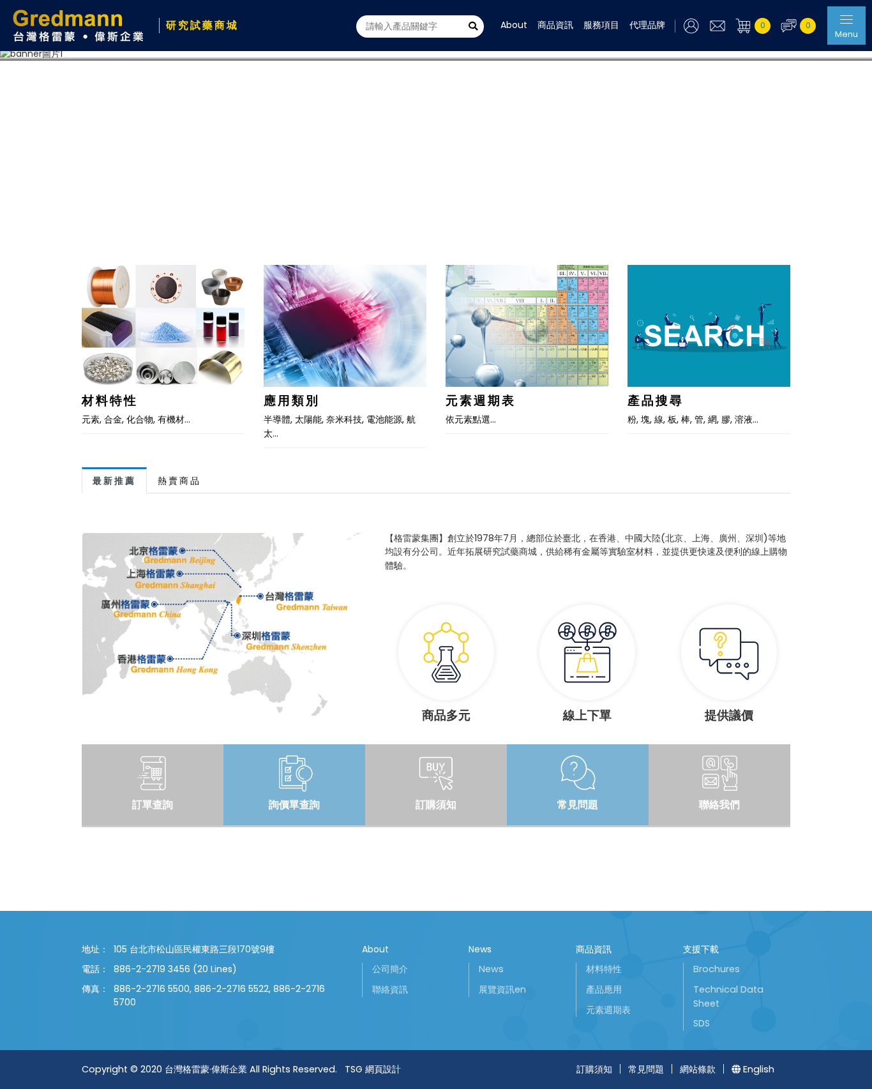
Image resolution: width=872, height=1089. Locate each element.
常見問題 (646, 1069)
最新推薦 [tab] (114, 480)
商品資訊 (555, 25)
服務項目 (601, 25)
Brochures (716, 969)
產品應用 (604, 989)
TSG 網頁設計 (373, 1069)
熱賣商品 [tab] (179, 480)
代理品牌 (647, 25)
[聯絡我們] (717, 26)
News (480, 949)
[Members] (687, 26)
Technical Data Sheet (728, 996)
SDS (701, 1023)
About (513, 25)
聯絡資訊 (390, 989)
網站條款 (698, 1069)
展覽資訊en (502, 989)
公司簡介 (390, 969)
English (758, 1069)
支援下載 (701, 949)
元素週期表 (608, 1009)
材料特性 (604, 969)
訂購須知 (594, 1069)
